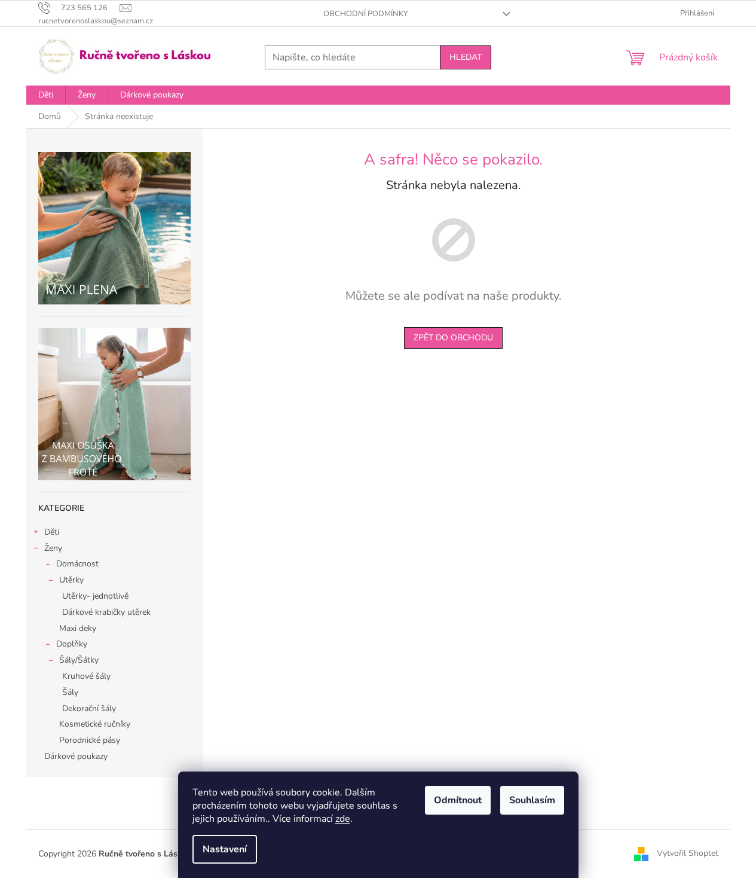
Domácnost (77, 563)
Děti (51, 532)
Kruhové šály (86, 676)
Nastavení (225, 849)
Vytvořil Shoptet (687, 853)
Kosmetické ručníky (94, 724)
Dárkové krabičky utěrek (106, 612)
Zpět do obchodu (453, 337)
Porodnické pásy (89, 740)
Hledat (465, 57)
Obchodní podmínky (365, 13)
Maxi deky (77, 628)
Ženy (53, 548)
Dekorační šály (89, 708)
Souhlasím (532, 800)
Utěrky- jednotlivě (95, 596)
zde (342, 818)
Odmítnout (458, 800)
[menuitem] (45, 95)
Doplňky (71, 644)
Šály (70, 692)
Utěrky (71, 580)
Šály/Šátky (79, 660)
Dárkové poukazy (76, 756)
